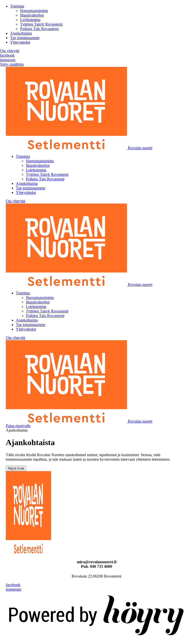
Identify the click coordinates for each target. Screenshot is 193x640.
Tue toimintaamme (24, 38)
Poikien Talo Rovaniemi (39, 29)
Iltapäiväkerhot (32, 15)
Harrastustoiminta (34, 11)
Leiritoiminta (30, 20)
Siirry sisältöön (12, 64)
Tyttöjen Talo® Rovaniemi (41, 24)
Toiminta (17, 6)
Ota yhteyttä (9, 51)
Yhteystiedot (20, 42)
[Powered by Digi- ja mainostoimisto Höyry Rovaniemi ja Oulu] (96, 637)
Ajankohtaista (21, 33)
